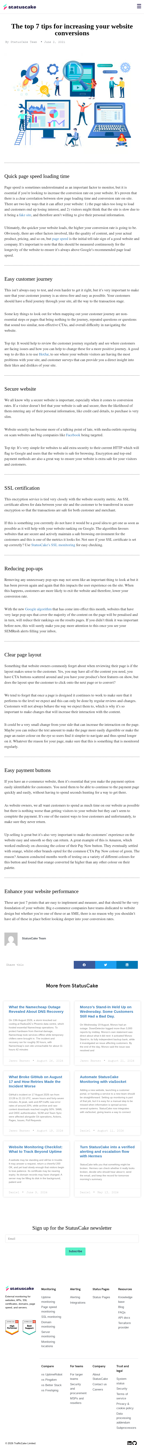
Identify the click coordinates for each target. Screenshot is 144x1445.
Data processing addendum (123, 1412)
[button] (84, 965)
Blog (121, 1305)
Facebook (73, 434)
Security (121, 1383)
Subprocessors (126, 1422)
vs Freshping (49, 1389)
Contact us (99, 1383)
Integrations (77, 1301)
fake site (25, 214)
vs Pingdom (48, 1378)
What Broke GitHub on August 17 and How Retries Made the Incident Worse (36, 1081)
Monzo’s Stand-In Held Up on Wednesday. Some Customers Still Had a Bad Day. (106, 1011)
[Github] (134, 1437)
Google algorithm (38, 608)
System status (125, 1377)
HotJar (44, 354)
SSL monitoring (51, 1315)
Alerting (75, 1296)
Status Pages (101, 1296)
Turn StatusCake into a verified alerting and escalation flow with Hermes (105, 1150)
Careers (97, 1388)
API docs (123, 1316)
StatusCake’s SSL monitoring (53, 544)
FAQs (121, 1311)
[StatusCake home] (20, 6)
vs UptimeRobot (51, 1373)
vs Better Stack (50, 1383)
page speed (60, 238)
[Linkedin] (129, 1437)
